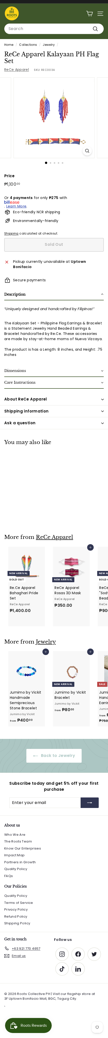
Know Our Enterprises (22, 848)
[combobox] (54, 29)
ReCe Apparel (16, 69)
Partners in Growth (20, 862)
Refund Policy (15, 916)
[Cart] (89, 13)
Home (8, 45)
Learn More (16, 206)
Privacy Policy (16, 909)
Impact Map (14, 855)
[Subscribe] (90, 802)
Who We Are (15, 834)
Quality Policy (15, 869)
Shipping (11, 234)
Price (9, 175)
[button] (54, 295)
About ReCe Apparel (25, 399)
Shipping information (26, 411)
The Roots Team (18, 841)
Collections (28, 45)
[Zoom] (87, 150)
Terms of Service (18, 902)
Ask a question (19, 423)
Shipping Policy (17, 923)
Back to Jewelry (57, 755)
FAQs (8, 876)
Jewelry (49, 45)
